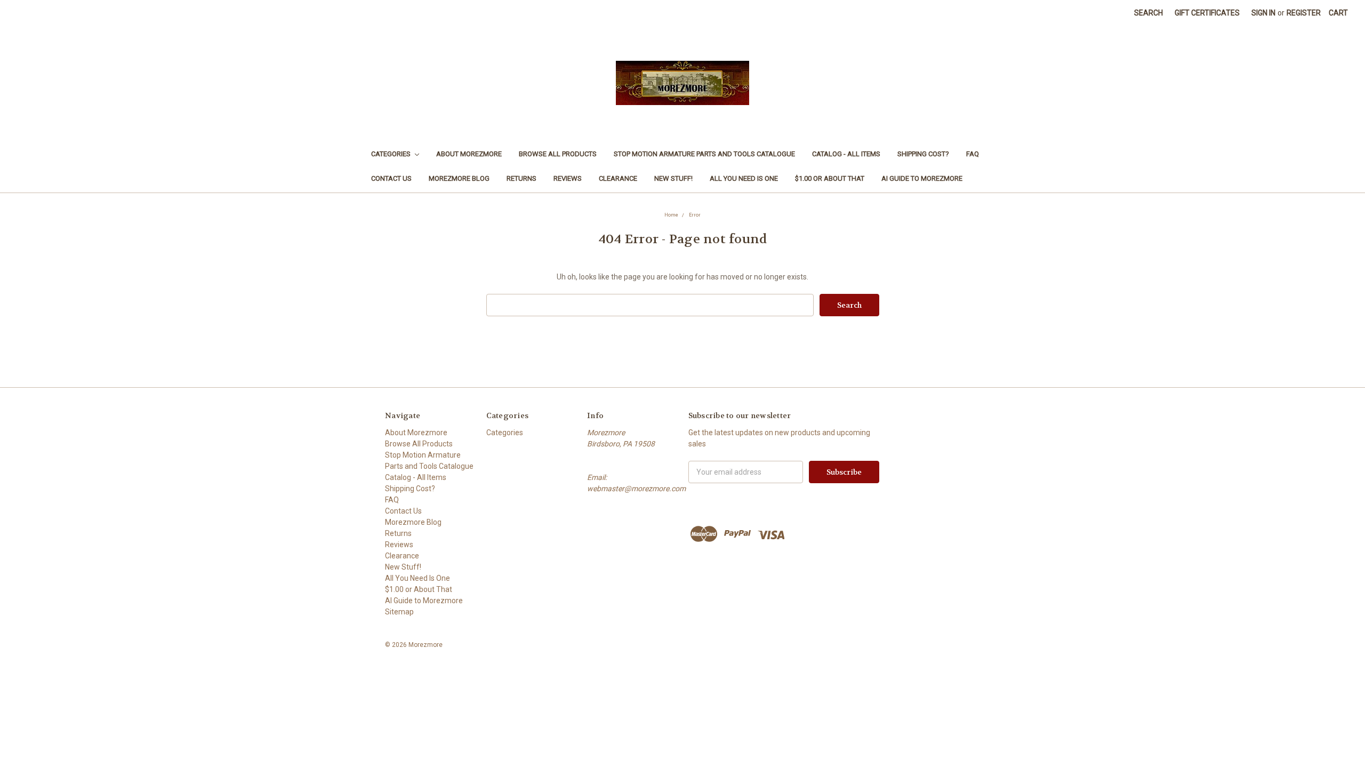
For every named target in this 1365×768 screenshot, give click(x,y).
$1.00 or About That (829, 178)
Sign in (1263, 13)
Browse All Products (558, 154)
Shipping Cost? (923, 154)
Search (1148, 13)
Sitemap (399, 611)
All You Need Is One (744, 178)
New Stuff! (673, 178)
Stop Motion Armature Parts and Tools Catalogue (704, 154)
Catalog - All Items (846, 154)
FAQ (972, 154)
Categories (391, 154)
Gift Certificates (1207, 13)
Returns (521, 178)
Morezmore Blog (459, 178)
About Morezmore (469, 154)
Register (1304, 13)
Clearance (618, 178)
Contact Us (391, 178)
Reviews (567, 178)
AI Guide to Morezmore (921, 178)
